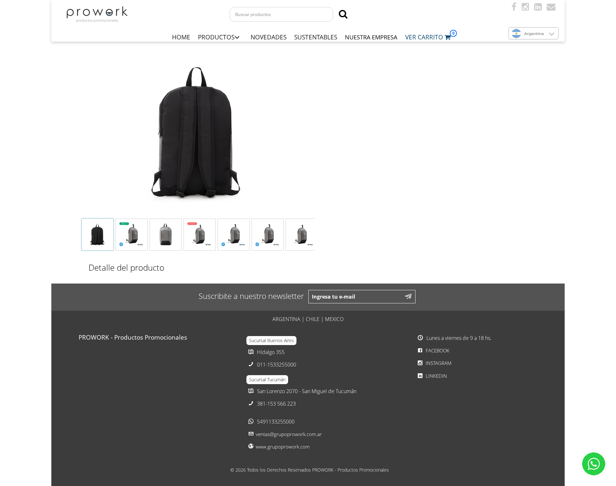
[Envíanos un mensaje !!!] (593, 463)
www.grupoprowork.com (283, 446)
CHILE (313, 319)
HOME (181, 37)
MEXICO (334, 319)
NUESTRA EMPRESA (371, 37)
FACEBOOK (436, 350)
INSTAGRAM (437, 363)
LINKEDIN (435, 376)
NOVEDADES (269, 37)
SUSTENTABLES (315, 37)
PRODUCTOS (216, 37)
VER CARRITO (425, 37)
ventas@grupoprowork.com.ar (289, 434)
